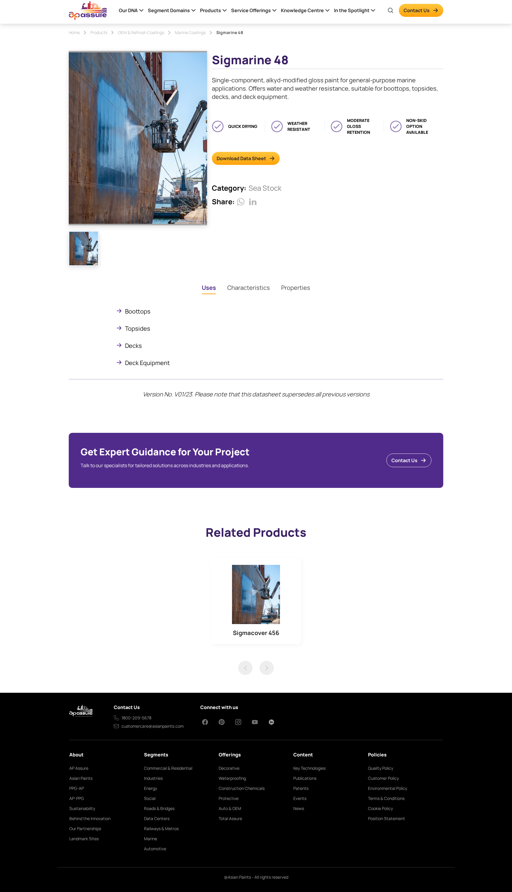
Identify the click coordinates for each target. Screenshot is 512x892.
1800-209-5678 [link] (136, 718)
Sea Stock (265, 188)
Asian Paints (80, 778)
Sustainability (82, 808)
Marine (150, 838)
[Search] (390, 10)
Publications (304, 778)
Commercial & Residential (168, 768)
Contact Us (417, 10)
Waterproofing (232, 778)
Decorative (229, 768)
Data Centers (156, 818)
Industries (153, 778)
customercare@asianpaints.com (152, 726)
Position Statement (386, 818)
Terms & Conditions (386, 798)
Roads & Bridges (159, 808)
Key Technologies (309, 768)
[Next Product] (267, 668)
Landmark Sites (84, 838)
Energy (150, 788)
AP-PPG (76, 798)
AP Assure (78, 768)
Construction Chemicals (242, 788)
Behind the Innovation (90, 818)
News (298, 808)
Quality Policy (380, 768)
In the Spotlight (351, 10)
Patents (300, 788)
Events (299, 798)
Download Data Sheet (241, 158)
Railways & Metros (161, 828)
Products (210, 10)
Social (150, 798)
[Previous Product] (245, 668)
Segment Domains (169, 10)
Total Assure (230, 818)
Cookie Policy (380, 808)
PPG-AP (76, 788)
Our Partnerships (85, 828)
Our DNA (128, 10)
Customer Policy (383, 778)
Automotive (155, 848)
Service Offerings (251, 10)
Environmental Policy (387, 788)
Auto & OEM (230, 808)
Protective (229, 798)
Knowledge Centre (302, 10)
